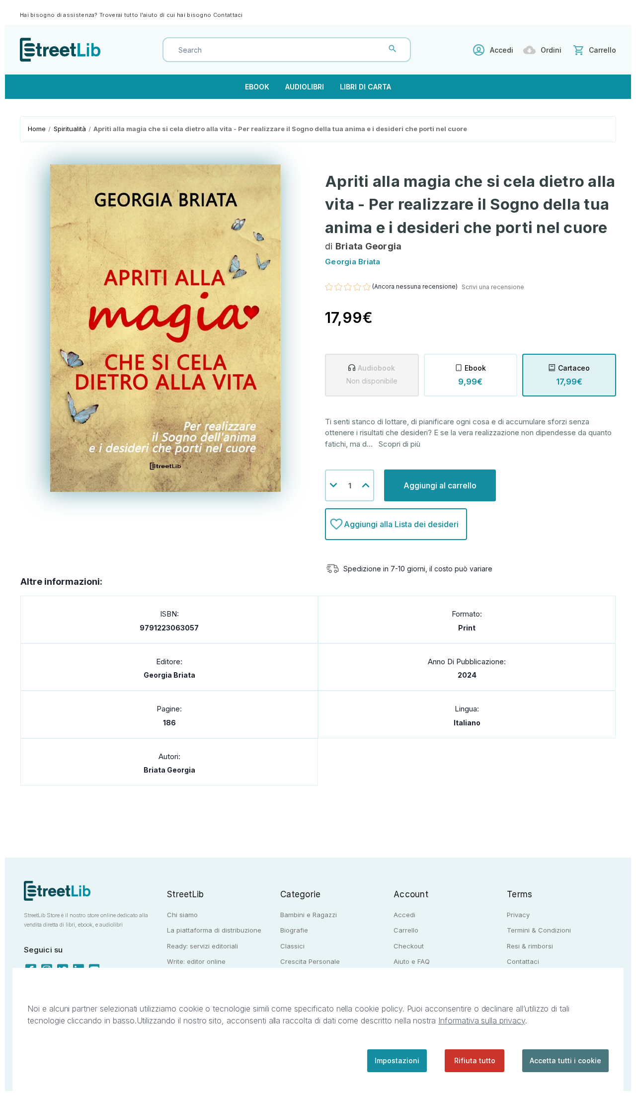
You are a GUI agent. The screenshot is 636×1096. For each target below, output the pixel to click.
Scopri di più (399, 444)
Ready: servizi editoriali (202, 946)
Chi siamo (182, 915)
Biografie (294, 930)
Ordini (551, 50)
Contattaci (228, 14)
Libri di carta (365, 86)
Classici (292, 946)
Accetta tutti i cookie (565, 1060)
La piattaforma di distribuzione (214, 930)
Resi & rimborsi (530, 946)
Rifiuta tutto (474, 1060)
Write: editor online (196, 961)
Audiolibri (304, 86)
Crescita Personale (310, 961)
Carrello (406, 930)
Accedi (501, 50)
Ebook (257, 86)
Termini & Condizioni (539, 930)
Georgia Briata (169, 675)
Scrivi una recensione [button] (493, 287)
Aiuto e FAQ (412, 961)
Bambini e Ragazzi (308, 915)
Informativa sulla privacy (481, 1020)
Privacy (518, 915)
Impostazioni (397, 1060)
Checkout (409, 946)
